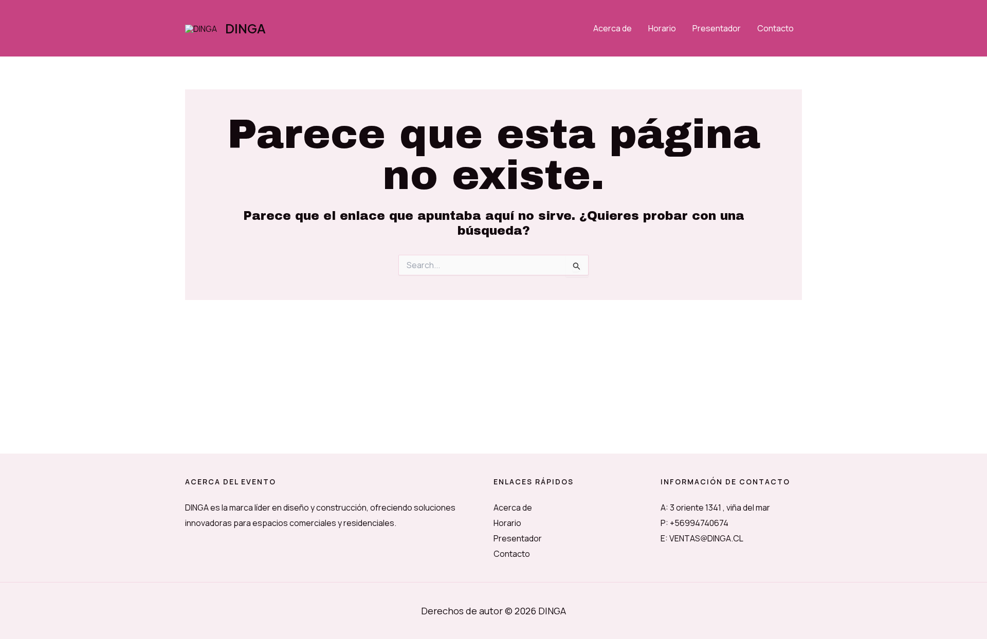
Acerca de (612, 28)
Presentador (716, 28)
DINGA (245, 28)
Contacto (775, 28)
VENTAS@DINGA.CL (706, 538)
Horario (662, 28)
